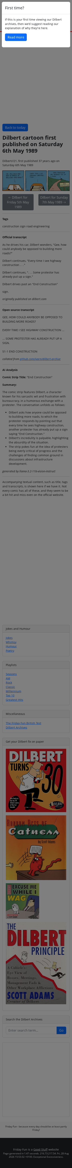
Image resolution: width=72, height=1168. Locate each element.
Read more (16, 37)
